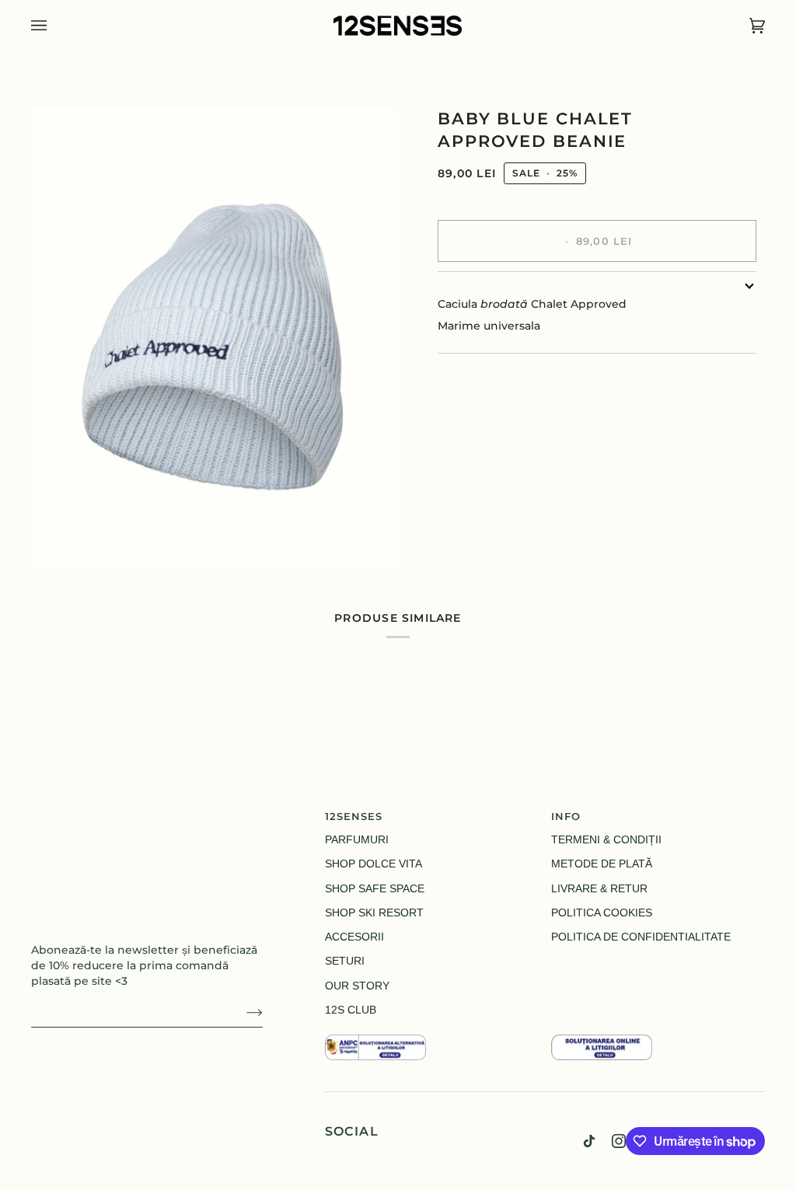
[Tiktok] (589, 1141)
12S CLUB (350, 1010)
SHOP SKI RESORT (374, 913)
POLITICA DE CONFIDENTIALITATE (641, 937)
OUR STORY (357, 986)
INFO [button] (566, 816)
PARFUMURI (357, 840)
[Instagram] (619, 1141)
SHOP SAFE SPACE (374, 889)
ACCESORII (354, 937)
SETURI (345, 961)
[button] (432, 1031)
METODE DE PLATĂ (601, 864)
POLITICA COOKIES (601, 913)
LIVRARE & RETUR (599, 889)
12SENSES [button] (354, 816)
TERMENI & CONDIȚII (606, 840)
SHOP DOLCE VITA (373, 864)
